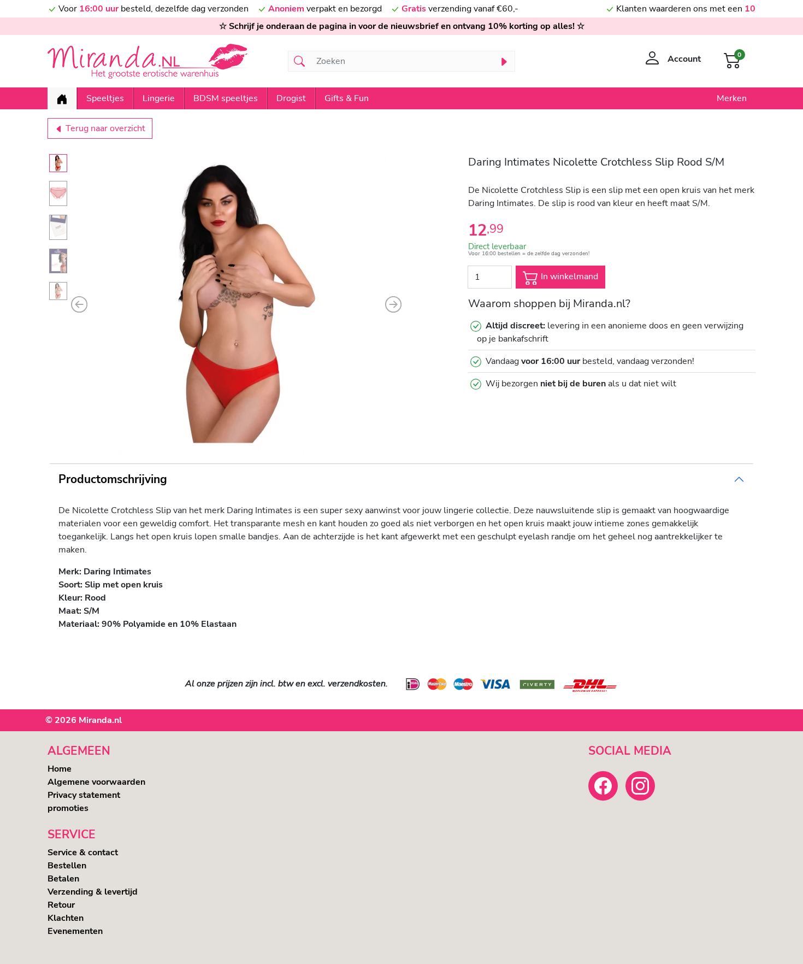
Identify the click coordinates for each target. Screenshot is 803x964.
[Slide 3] (58, 227)
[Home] (62, 98)
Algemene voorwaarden (96, 782)
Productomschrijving (112, 479)
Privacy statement (84, 795)
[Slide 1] (58, 163)
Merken (732, 98)
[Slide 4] (58, 261)
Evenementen (75, 931)
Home (60, 769)
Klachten (66, 918)
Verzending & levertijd (93, 892)
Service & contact (83, 853)
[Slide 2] (58, 193)
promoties (68, 808)
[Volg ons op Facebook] (603, 786)
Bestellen (67, 866)
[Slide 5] (58, 291)
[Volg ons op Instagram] (640, 786)
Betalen (63, 879)
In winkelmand (568, 277)
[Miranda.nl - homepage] (161, 61)
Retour (61, 905)
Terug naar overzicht (104, 128)
